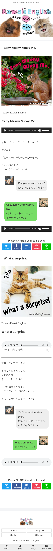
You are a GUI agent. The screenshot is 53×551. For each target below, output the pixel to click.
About (14, 530)
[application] (26, 130)
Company (39, 530)
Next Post (26, 499)
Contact (14, 535)
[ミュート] (39, 130)
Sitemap (39, 535)
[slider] (46, 130)
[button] (47, 350)
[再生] (5, 130)
